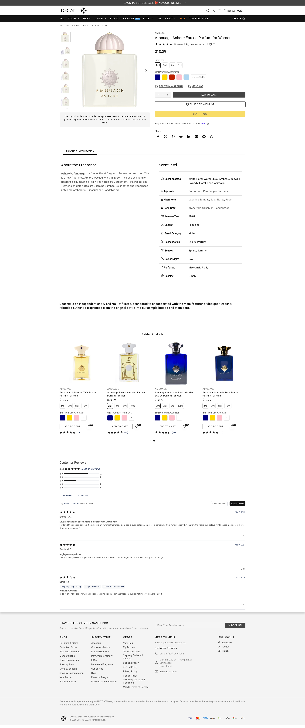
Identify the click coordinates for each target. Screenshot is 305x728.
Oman (192, 276)
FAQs (94, 660)
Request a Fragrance (102, 664)
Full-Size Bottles (68, 681)
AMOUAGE (65, 388)
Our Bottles (97, 668)
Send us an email (168, 671)
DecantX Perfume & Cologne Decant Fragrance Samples (68, 10)
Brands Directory (100, 651)
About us (96, 643)
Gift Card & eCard (69, 643)
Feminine (69, 25)
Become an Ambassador (104, 681)
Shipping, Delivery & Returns (133, 657)
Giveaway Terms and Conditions (134, 681)
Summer (202, 250)
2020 (192, 216)
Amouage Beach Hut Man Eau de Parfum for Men (126, 394)
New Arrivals (66, 677)
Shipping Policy (131, 662)
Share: (158, 131)
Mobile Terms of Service (136, 687)
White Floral (196, 178)
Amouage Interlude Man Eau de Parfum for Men (220, 394)
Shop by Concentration (72, 673)
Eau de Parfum (197, 242)
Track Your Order (132, 651)
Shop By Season (68, 668)
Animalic (219, 183)
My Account (129, 647)
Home (62, 25)
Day (191, 259)
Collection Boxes (68, 647)
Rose (210, 183)
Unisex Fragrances (69, 660)
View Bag (128, 643)
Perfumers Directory (101, 655)
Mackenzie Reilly (198, 267)
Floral (202, 183)
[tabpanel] (176, 390)
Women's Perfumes (70, 651)
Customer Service (100, 647)
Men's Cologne (67, 655)
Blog (93, 673)
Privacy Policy (130, 671)
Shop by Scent (67, 664)
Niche (192, 233)
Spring (192, 250)
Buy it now (200, 113)
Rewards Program (100, 677)
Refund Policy (130, 667)
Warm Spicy (211, 178)
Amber (223, 178)
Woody (194, 183)
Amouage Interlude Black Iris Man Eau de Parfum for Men (174, 394)
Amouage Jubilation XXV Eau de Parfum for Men (78, 394)
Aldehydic (234, 178)
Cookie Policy (130, 675)
